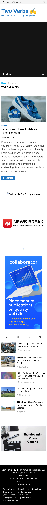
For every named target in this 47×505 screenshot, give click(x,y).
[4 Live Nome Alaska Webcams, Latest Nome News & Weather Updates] (8, 402)
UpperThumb (25, 497)
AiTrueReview (9, 489)
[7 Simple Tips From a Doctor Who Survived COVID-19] (8, 344)
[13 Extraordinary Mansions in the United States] (8, 388)
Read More (8, 178)
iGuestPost (36, 489)
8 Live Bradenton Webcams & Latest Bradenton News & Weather (29, 360)
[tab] (6, 337)
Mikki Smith (9, 137)
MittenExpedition (10, 500)
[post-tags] (40, 337)
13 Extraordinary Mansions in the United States (29, 389)
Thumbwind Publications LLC (32, 470)
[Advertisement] (23, 46)
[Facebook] (41, 1)
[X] (44, 1)
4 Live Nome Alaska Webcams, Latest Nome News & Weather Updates (30, 405)
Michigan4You (9, 497)
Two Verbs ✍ (18, 11)
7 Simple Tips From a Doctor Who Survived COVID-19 (30, 345)
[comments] (29, 337)
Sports (4, 125)
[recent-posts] (18, 337)
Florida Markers (24, 492)
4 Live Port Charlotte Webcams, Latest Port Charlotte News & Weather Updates (31, 376)
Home (3, 83)
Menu (8, 74)
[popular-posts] (6, 337)
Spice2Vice (23, 489)
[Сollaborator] (23, 292)
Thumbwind (8, 492)
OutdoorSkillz (9, 495)
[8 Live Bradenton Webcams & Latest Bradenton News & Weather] (8, 358)
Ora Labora (23, 495)
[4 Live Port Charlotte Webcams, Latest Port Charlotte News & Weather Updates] (8, 373)
